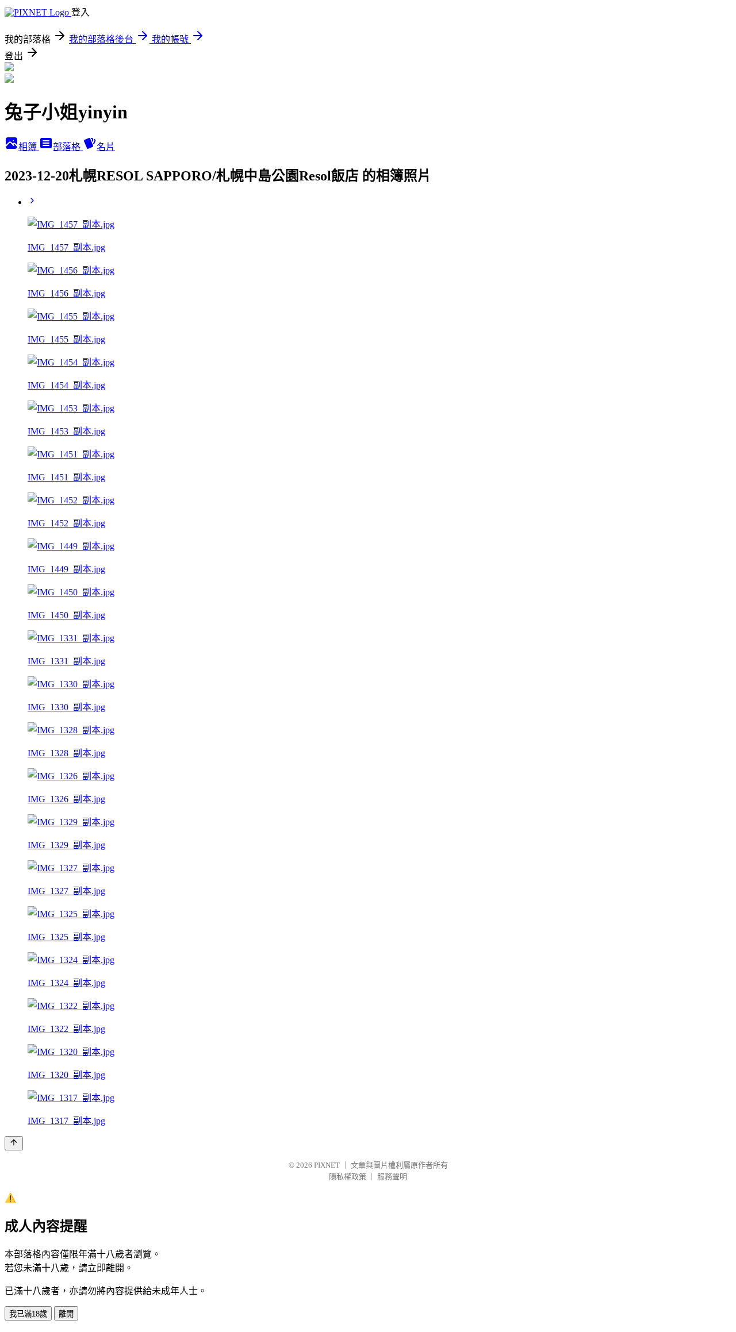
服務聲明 (392, 1176)
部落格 (68, 147)
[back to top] (14, 1143)
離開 (66, 1314)
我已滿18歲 (28, 1314)
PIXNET (327, 1165)
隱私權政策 (347, 1176)
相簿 (28, 147)
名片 (106, 147)
